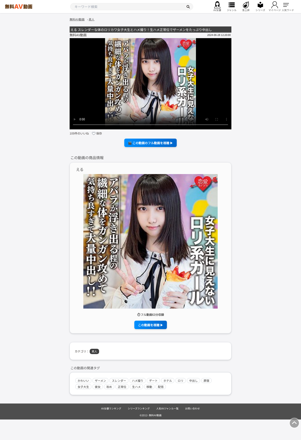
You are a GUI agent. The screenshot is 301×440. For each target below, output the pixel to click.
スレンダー (119, 380)
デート (153, 380)
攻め (109, 387)
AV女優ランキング (111, 408)
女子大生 (83, 387)
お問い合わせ (192, 408)
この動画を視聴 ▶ (150, 325)
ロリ (180, 380)
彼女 (98, 387)
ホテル (167, 380)
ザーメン (100, 380)
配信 (161, 387)
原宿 (206, 380)
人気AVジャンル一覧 (167, 408)
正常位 (122, 387)
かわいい (83, 380)
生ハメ (136, 387)
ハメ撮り (137, 380)
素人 (94, 351)
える (80, 169)
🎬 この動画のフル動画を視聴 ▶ (150, 143)
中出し (193, 380)
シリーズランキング (139, 408)
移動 (149, 387)
